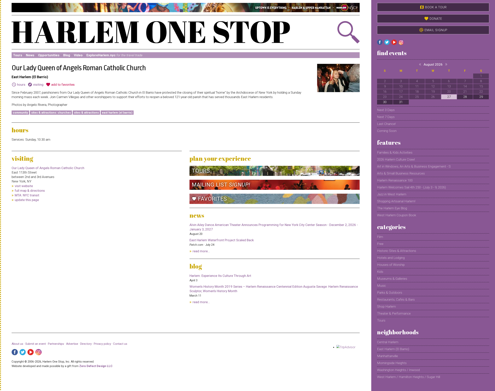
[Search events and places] (333, 32)
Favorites (209, 199)
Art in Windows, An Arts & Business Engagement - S (414, 166)
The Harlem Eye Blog (392, 208)
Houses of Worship (391, 265)
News (30, 55)
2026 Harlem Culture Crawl (396, 159)
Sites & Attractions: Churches (51, 112)
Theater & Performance (394, 313)
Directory (86, 344)
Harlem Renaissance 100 (395, 180)
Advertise (72, 344)
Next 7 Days (386, 117)
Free (380, 244)
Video (78, 55)
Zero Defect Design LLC (96, 366)
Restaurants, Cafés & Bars (396, 299)
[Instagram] (38, 352)
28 (465, 97)
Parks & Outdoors (389, 292)
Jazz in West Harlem (391, 194)
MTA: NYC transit (27, 195)
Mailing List (221, 184)
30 (385, 102)
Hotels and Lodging (391, 258)
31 (401, 102)
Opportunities (48, 55)
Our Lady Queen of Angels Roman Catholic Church (48, 168)
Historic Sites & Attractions (396, 251)
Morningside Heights (392, 363)
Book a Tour (433, 7)
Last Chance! (386, 124)
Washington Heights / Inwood (398, 370)
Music (381, 285)
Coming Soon (387, 131)
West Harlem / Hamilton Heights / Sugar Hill (408, 377)
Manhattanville (387, 356)
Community (20, 112)
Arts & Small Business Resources (401, 173)
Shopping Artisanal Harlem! (396, 201)
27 (449, 97)
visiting (36, 84)
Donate (433, 18)
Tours (17, 55)
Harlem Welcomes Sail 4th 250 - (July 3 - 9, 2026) (411, 187)
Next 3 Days (386, 110)
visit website (24, 186)
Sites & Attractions (86, 112)
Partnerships (56, 344)
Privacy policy (102, 344)
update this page (27, 200)
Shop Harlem (386, 306)
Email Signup (433, 30)
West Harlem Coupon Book (396, 215)
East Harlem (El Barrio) (117, 112)
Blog (66, 55)
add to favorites (60, 84)
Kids (380, 272)
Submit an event (35, 344)
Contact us (120, 344)
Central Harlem (387, 342)
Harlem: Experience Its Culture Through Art (220, 276)
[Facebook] (15, 352)
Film (380, 237)
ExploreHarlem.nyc (114, 55)
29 (481, 97)
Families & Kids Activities (394, 152)
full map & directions (30, 191)
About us (17, 344)
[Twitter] (23, 352)
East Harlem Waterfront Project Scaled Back (221, 240)
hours (18, 84)
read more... (201, 251)
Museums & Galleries (392, 279)
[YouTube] (30, 352)
